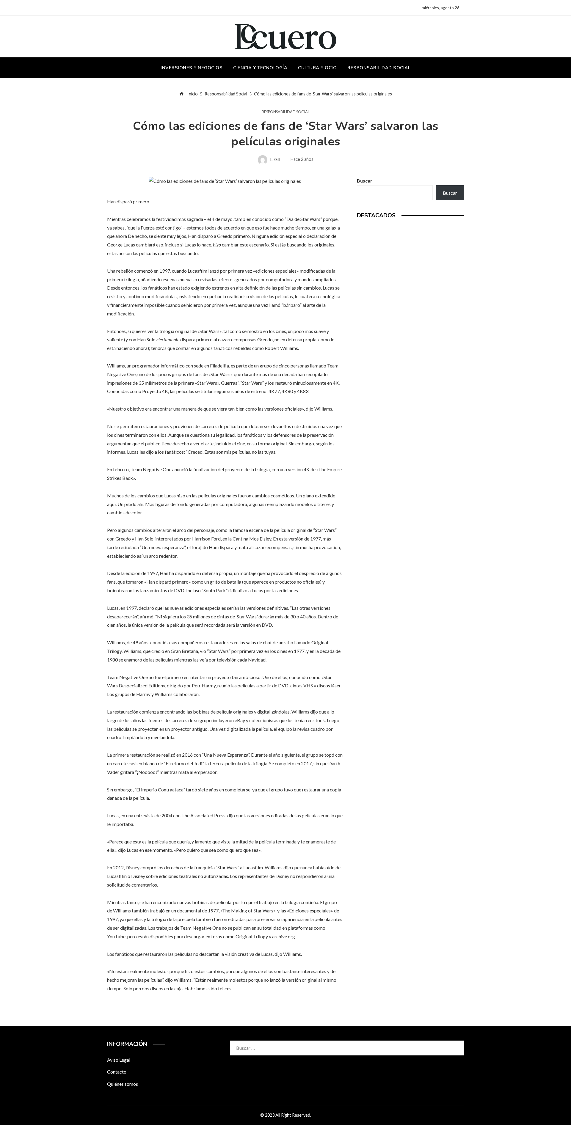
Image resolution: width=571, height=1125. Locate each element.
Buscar (364, 180)
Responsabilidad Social (286, 112)
